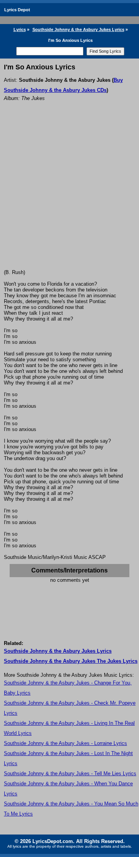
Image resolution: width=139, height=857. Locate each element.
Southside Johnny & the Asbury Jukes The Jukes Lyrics (70, 661)
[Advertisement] (69, 196)
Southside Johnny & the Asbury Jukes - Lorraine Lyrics (65, 743)
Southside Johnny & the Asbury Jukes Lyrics (78, 29)
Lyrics (20, 29)
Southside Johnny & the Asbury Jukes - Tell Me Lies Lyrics (70, 773)
